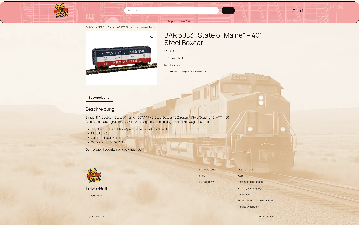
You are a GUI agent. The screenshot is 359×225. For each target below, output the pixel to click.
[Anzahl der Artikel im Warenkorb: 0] (301, 10)
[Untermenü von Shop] (174, 21)
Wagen (94, 27)
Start (88, 27)
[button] (151, 36)
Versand (177, 58)
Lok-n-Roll (96, 188)
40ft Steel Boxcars (107, 27)
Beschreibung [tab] (99, 97)
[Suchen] (228, 10)
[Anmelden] (294, 10)
